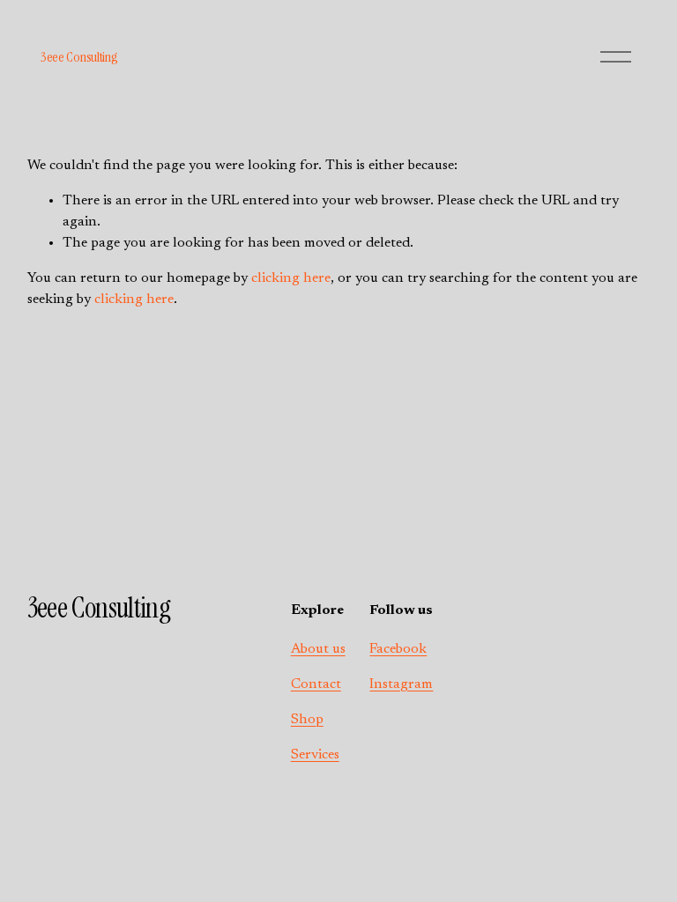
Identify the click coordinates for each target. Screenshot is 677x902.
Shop (307, 720)
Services (315, 755)
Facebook (398, 649)
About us (318, 649)
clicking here (291, 278)
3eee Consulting (79, 57)
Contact (316, 684)
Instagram (401, 684)
